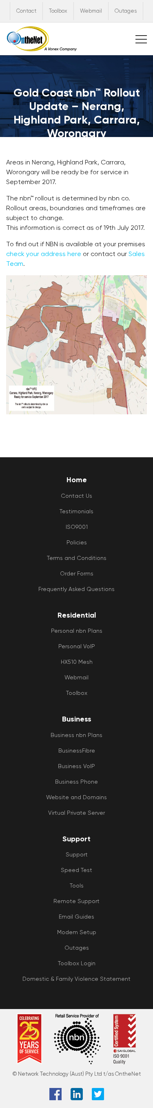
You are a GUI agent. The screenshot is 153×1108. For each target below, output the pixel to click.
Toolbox (58, 11)
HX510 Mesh (77, 662)
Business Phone (76, 781)
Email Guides (76, 916)
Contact (26, 11)
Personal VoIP (76, 646)
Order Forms (76, 573)
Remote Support (76, 901)
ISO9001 (77, 527)
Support (77, 854)
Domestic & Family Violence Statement (76, 978)
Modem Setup (76, 932)
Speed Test (76, 870)
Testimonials (76, 511)
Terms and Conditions (76, 558)
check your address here (43, 254)
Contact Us (76, 495)
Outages (126, 11)
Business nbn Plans (76, 735)
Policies (77, 542)
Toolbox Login (76, 963)
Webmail (91, 11)
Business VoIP (76, 766)
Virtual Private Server (76, 812)
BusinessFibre (76, 750)
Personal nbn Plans (76, 630)
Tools (77, 885)
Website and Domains (76, 797)
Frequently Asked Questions (76, 589)
